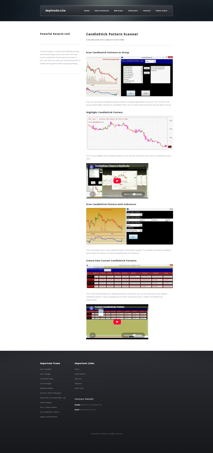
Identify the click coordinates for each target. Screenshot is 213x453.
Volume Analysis (46, 402)
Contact (147, 11)
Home (87, 11)
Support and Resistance (49, 417)
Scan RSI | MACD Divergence (50, 393)
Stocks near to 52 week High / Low (53, 398)
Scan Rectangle (45, 383)
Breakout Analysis (46, 388)
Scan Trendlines (46, 369)
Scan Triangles (45, 374)
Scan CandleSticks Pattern (49, 412)
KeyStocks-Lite (55, 10)
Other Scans (161, 11)
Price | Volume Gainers (48, 407)
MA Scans (118, 11)
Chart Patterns (102, 11)
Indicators (133, 11)
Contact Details (84, 398)
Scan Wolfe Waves (46, 379)
